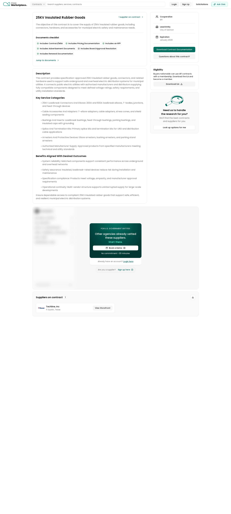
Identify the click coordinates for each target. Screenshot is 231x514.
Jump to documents (46, 60)
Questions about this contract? (174, 56)
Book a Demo (115, 248)
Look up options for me (174, 127)
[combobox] (38, 4)
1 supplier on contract (129, 17)
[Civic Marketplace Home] (15, 4)
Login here (128, 261)
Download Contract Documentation (174, 49)
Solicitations (202, 4)
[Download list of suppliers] (192, 297)
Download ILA (172, 84)
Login (174, 4)
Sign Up (185, 4)
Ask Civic (221, 4)
